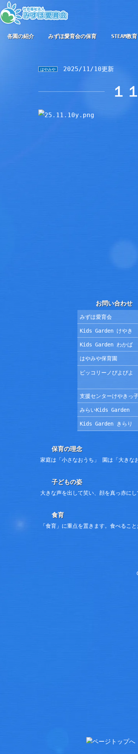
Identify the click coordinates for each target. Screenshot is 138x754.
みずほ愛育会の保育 (72, 36)
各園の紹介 (20, 36)
